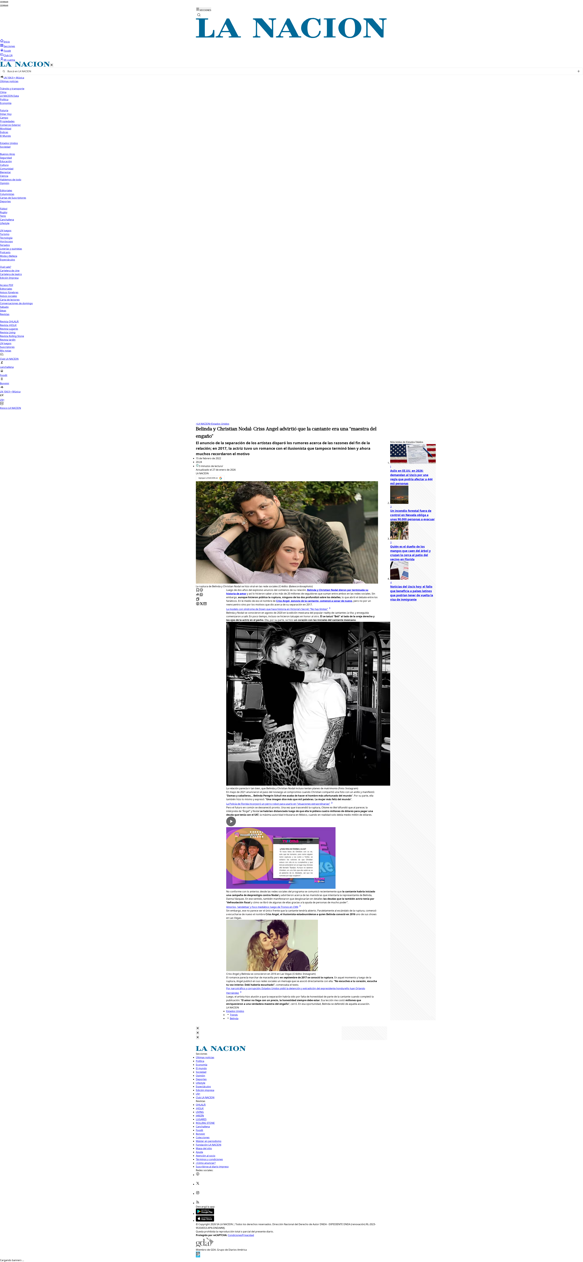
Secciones (9, 46)
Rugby (3, 212)
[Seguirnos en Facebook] (197, 1174)
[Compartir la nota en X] (201, 604)
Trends (234, 1014)
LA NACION (203, 423)
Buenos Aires (7, 154)
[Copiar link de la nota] (197, 599)
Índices (4, 132)
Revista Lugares (9, 328)
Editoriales (6, 190)
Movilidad (5, 128)
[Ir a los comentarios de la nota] (201, 590)
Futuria (4, 110)
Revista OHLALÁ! (9, 321)
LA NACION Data (9, 96)
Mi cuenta (9, 60)
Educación (6, 161)
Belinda (234, 1018)
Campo (4, 117)
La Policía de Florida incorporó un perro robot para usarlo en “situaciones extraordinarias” (278, 803)
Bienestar (5, 172)
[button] (291, 236)
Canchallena (7, 219)
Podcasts (5, 252)
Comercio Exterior (10, 125)
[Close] (197, 1028)
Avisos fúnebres (9, 292)
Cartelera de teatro (11, 274)
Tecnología (6, 237)
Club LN (8, 55)
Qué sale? (5, 267)
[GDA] (204, 1246)
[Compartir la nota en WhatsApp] (201, 595)
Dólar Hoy (6, 114)
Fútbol (3, 208)
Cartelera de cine (9, 270)
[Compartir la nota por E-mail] (205, 604)
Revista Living (7, 332)
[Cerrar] (51, 65)
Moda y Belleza (8, 256)
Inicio (7, 41)
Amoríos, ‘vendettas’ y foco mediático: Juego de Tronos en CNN (262, 907)
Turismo (4, 234)
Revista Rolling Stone (12, 336)
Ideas (3, 310)
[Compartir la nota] (197, 595)
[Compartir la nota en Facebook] (197, 604)
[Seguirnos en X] (197, 1184)
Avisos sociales (8, 296)
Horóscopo (6, 241)
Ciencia (4, 176)
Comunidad (6, 168)
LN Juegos (5, 230)
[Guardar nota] (197, 590)
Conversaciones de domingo (16, 303)
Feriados (5, 245)
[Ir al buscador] (199, 15)
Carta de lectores (10, 299)
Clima (3, 92)
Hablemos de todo (10, 179)
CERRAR (4, 2)
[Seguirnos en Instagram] (197, 1193)
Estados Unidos (9, 143)
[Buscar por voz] (579, 71)
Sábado (4, 307)
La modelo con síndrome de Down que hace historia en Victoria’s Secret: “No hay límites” (277, 609)
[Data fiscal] (198, 1256)
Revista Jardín (7, 339)
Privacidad (248, 1235)
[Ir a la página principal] (291, 37)
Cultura (4, 165)
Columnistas (7, 194)
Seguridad (6, 157)
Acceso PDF (6, 285)
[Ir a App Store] (205, 1220)
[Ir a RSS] (197, 1203)
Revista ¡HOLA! (8, 325)
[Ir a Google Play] (205, 1213)
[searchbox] (290, 71)
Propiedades (7, 121)
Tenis (3, 216)
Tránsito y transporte (12, 88)
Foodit (7, 50)
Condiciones (235, 1235)
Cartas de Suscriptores (13, 197)
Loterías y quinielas (11, 248)
